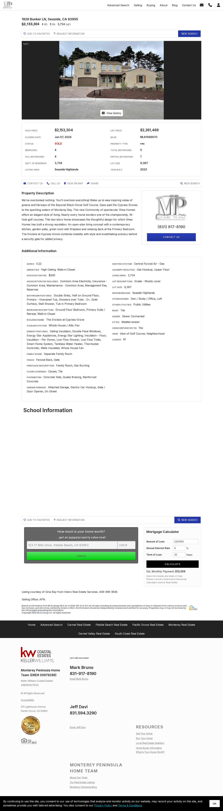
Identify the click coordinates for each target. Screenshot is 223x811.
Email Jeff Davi (78, 727)
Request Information (71, 33)
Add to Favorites (38, 33)
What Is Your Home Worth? (150, 752)
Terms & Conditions (130, 805)
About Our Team (79, 777)
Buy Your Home (144, 738)
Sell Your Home (144, 733)
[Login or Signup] (219, 5)
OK (214, 803)
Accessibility (27, 700)
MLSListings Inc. (45, 612)
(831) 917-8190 (171, 226)
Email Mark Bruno (79, 678)
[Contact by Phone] (210, 5)
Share (95, 183)
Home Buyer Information (149, 748)
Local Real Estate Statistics (150, 743)
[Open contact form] (202, 5)
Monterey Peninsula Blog (83, 787)
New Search (189, 33)
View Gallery (113, 113)
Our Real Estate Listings (82, 782)
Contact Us (35, 183)
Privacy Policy (103, 805)
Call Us (55, 183)
